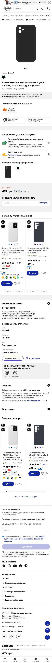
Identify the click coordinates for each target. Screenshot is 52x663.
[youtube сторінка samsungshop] (15, 565)
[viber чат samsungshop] (11, 636)
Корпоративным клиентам (15, 583)
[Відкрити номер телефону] (48, 8)
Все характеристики (12, 358)
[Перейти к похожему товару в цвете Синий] (40, 244)
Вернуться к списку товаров (26, 497)
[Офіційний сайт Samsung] (7, 646)
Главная (4, 15)
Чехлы (37, 15)
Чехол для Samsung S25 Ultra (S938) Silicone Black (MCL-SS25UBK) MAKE (38, 250)
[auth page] (15, 660)
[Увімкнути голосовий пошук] (37, 8)
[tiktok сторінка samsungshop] (20, 566)
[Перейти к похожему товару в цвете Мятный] (9, 244)
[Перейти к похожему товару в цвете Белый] (16, 244)
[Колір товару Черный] (3, 77)
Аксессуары (14, 15)
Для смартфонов (26, 15)
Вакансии (8, 588)
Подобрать (43, 203)
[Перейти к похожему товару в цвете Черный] (11, 244)
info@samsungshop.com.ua (13, 627)
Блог (6, 579)
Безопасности (26, 539)
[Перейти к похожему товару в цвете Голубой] (14, 244)
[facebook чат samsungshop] (4, 565)
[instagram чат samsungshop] (9, 565)
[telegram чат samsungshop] (26, 566)
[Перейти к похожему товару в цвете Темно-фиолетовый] (37, 244)
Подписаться (26, 547)
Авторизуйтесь (14, 155)
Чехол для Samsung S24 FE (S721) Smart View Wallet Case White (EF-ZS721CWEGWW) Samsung (13, 251)
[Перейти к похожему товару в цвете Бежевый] (42, 244)
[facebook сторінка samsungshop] (18, 636)
